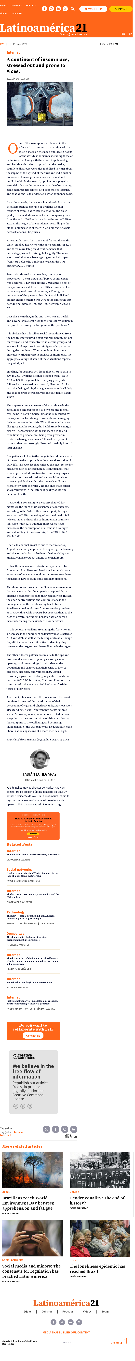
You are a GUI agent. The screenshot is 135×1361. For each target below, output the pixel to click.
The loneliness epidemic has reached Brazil (97, 1269)
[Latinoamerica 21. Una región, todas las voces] (66, 1302)
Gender (74, 1191)
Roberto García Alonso (22, 923)
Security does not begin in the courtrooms (29, 982)
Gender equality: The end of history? (97, 1200)
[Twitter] (46, 1129)
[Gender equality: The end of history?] (100, 1170)
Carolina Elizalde (18, 859)
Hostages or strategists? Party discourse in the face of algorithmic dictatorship (32, 874)
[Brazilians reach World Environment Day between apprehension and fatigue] (32, 1170)
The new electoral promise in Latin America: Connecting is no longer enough (31, 917)
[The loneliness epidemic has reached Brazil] (100, 1238)
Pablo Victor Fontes (20, 1008)
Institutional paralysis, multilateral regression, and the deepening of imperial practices (32, 1002)
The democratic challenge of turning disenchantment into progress (27, 938)
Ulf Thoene (47, 923)
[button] (72, 9)
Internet (13, 52)
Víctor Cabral (46, 1008)
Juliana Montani (17, 987)
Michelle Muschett (19, 944)
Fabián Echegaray (18, 79)
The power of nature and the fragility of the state (33, 854)
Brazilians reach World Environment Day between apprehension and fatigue (28, 1203)
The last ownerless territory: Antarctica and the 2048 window (33, 896)
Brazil (6, 1191)
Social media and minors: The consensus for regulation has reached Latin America (31, 1271)
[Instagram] (51, 8)
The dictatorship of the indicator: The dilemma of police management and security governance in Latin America (32, 961)
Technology (16, 912)
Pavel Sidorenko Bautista (23, 880)
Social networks (19, 870)
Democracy (15, 934)
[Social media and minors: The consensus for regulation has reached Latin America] (32, 1238)
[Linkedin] (58, 8)
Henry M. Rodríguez (19, 968)
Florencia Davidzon (19, 902)
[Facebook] (44, 8)
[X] (65, 8)
